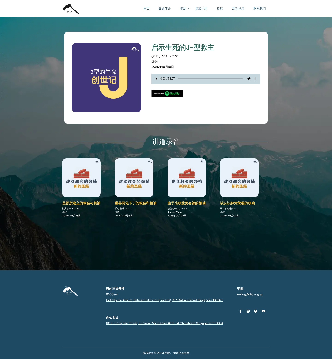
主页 (146, 9)
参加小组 (201, 9)
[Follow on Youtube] (263, 311)
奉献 (220, 9)
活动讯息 (238, 9)
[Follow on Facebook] (240, 311)
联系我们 (259, 9)
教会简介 (165, 9)
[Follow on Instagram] (248, 311)
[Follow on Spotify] (256, 311)
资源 (183, 9)
